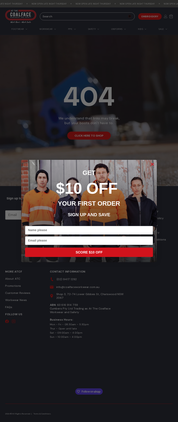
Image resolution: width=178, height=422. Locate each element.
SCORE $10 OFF (89, 252)
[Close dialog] (152, 164)
